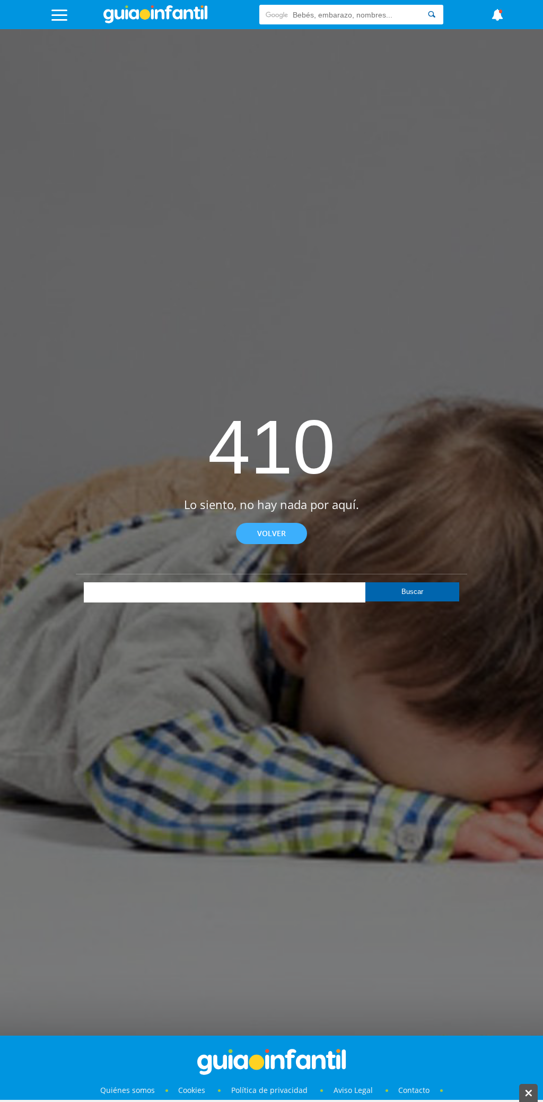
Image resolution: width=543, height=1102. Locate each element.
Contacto (414, 1090)
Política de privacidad (270, 1090)
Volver (271, 533)
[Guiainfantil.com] (155, 20)
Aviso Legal (353, 1090)
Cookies (192, 1090)
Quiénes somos (127, 1090)
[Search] (431, 14)
